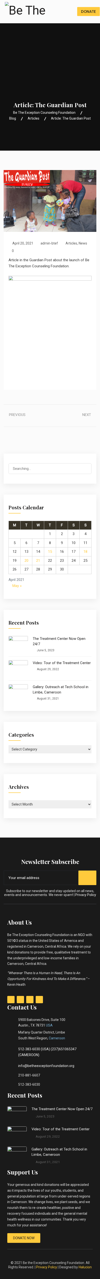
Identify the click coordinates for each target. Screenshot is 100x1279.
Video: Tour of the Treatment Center (62, 663)
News (83, 243)
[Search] (83, 469)
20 (26, 560)
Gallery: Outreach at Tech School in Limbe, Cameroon (60, 689)
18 (85, 551)
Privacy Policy (85, 895)
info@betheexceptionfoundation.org (46, 1066)
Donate (88, 11)
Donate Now (23, 1238)
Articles (71, 243)
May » (17, 586)
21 (38, 560)
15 (50, 551)
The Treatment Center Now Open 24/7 (59, 641)
